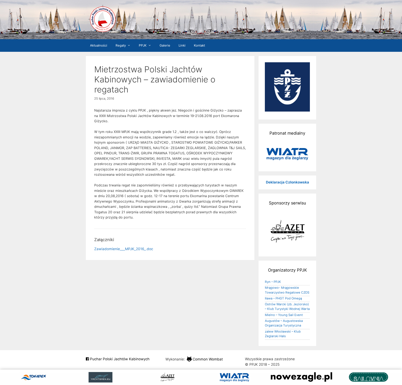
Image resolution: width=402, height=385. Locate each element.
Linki (182, 45)
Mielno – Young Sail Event (284, 315)
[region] (287, 154)
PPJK (143, 45)
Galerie (165, 45)
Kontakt (199, 45)
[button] (287, 154)
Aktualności (98, 45)
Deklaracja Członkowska (287, 182)
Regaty (121, 45)
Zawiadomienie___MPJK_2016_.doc (123, 249)
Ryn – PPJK (273, 282)
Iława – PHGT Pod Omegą (283, 298)
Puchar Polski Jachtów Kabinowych (119, 359)
